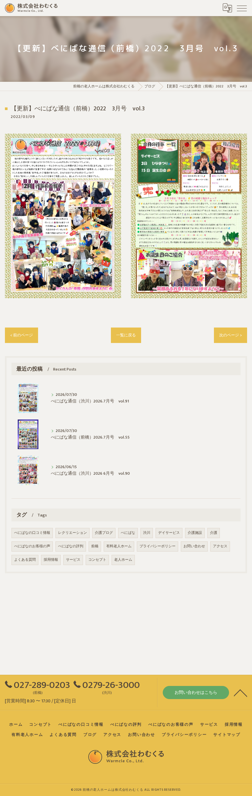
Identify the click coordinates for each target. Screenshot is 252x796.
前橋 (94, 546)
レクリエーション (72, 533)
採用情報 (51, 560)
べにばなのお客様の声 (32, 546)
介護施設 (195, 533)
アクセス (220, 546)
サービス (73, 560)
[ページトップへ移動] (240, 692)
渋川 (146, 533)
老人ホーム (123, 560)
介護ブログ (104, 533)
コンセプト (97, 560)
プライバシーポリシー (157, 546)
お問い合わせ (194, 546)
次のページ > (230, 335)
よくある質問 (25, 560)
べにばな (128, 533)
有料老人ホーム (119, 546)
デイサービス (169, 533)
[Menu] (242, 8)
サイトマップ (227, 735)
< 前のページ (21, 335)
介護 (213, 533)
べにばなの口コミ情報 (32, 533)
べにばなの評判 (70, 546)
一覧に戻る (126, 335)
